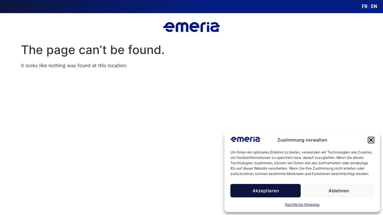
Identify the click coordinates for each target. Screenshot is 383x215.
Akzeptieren (266, 191)
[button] (371, 140)
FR (364, 6)
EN (374, 6)
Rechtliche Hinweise (302, 204)
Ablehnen (339, 191)
